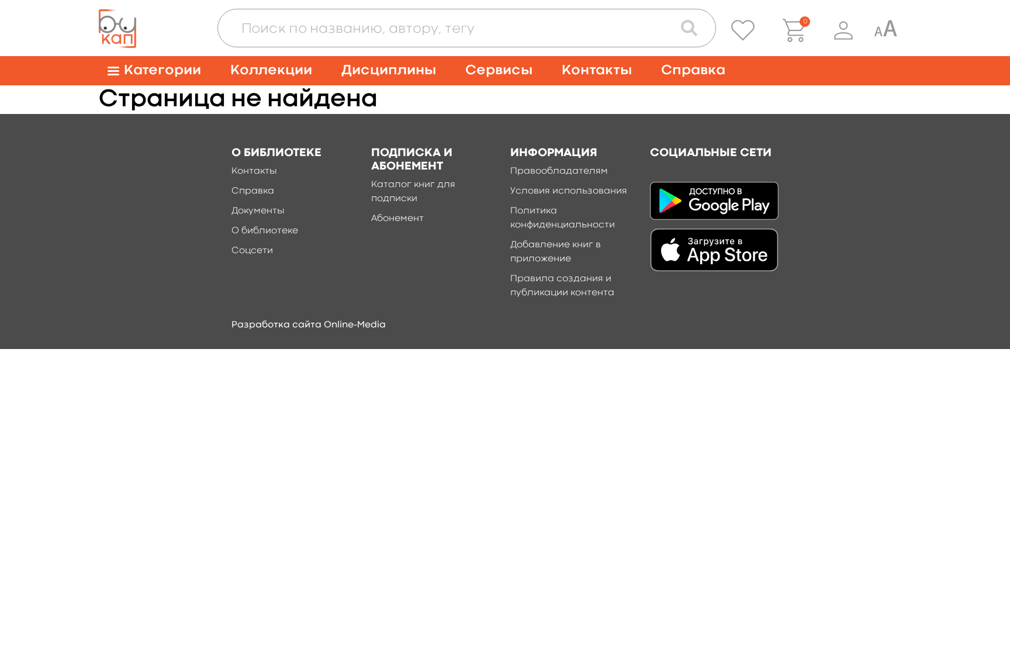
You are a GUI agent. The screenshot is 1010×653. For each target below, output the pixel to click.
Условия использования (568, 191)
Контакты (597, 70)
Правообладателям (559, 171)
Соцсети (252, 251)
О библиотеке (264, 231)
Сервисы (498, 70)
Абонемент (397, 219)
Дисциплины (388, 70)
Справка (693, 70)
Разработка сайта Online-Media (308, 325)
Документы (258, 211)
